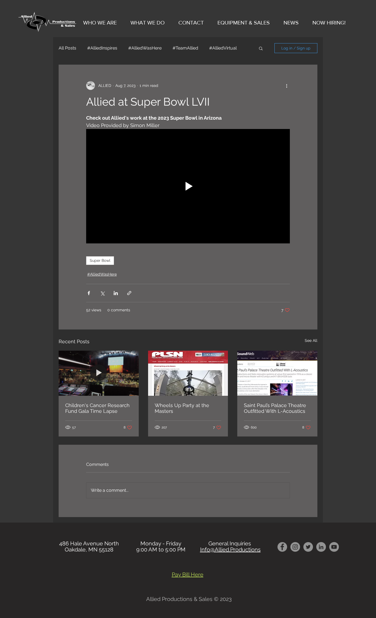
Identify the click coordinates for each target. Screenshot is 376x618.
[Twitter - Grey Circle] (308, 547)
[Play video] (188, 186)
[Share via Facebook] (88, 293)
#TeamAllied (185, 48)
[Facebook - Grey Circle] (282, 547)
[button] (260, 48)
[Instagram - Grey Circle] (295, 547)
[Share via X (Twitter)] (102, 293)
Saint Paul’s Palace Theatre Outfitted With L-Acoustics (275, 408)
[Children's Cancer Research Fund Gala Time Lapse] (99, 373)
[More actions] (286, 85)
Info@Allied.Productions (230, 549)
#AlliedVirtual (223, 48)
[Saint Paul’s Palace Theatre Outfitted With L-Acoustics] (277, 373)
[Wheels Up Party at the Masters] (188, 373)
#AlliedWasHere (145, 48)
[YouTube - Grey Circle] (334, 547)
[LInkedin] (321, 547)
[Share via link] (129, 293)
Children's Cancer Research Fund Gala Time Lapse (97, 408)
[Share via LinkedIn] (115, 293)
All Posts (67, 48)
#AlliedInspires (102, 48)
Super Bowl (100, 260)
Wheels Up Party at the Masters (182, 408)
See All (311, 340)
